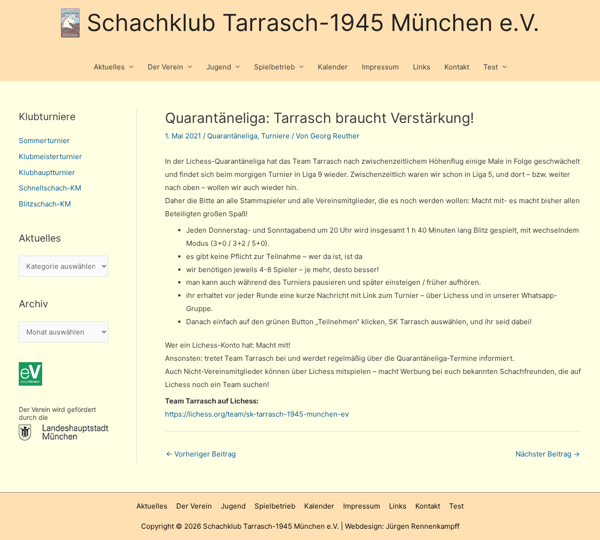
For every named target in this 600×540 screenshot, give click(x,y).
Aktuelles (109, 66)
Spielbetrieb (274, 66)
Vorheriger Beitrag (201, 453)
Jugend (218, 66)
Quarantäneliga (232, 135)
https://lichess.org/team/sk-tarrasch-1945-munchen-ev (257, 414)
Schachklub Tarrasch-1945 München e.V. (313, 22)
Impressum (380, 66)
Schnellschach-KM (50, 187)
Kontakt (456, 66)
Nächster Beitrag (548, 453)
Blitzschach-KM (45, 203)
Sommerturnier (44, 140)
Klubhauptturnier (47, 172)
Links (421, 66)
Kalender (333, 66)
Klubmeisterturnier (50, 156)
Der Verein (165, 66)
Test (490, 66)
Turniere (275, 135)
